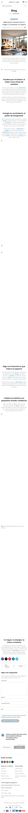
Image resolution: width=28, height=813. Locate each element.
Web (2, 709)
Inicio (10, 13)
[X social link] (6, 658)
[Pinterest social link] (9, 658)
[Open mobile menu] (1, 2)
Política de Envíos (5, 776)
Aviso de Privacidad (19, 773)
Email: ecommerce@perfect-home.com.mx (10, 785)
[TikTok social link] (12, 762)
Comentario (4, 680)
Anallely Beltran (8, 27)
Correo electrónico (5, 703)
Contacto (3, 768)
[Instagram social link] (5, 762)
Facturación (3, 771)
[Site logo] (14, 2)
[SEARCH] (25, 5)
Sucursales (3, 773)
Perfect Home (16, 13)
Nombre (3, 697)
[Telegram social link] (16, 658)
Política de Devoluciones (6, 778)
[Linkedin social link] (13, 658)
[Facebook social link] (2, 658)
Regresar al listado (14, 666)
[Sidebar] (2, 245)
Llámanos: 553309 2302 (6, 787)
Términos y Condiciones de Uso (20, 776)
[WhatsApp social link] (10, 762)
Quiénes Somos (18, 768)
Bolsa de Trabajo (18, 771)
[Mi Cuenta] (26, 2)
